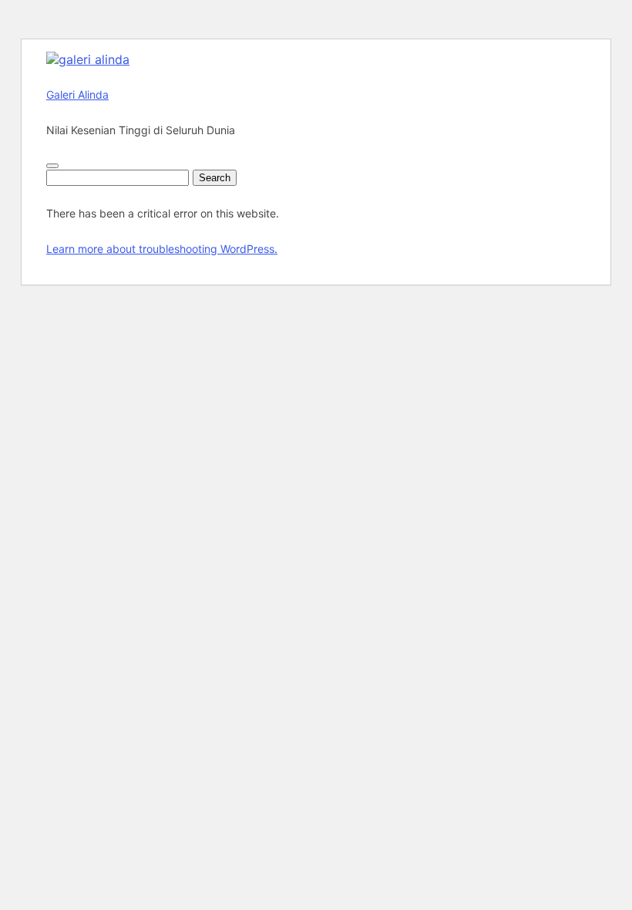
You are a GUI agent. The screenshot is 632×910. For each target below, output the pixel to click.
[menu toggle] (52, 165)
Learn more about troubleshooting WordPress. (161, 248)
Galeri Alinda (77, 94)
